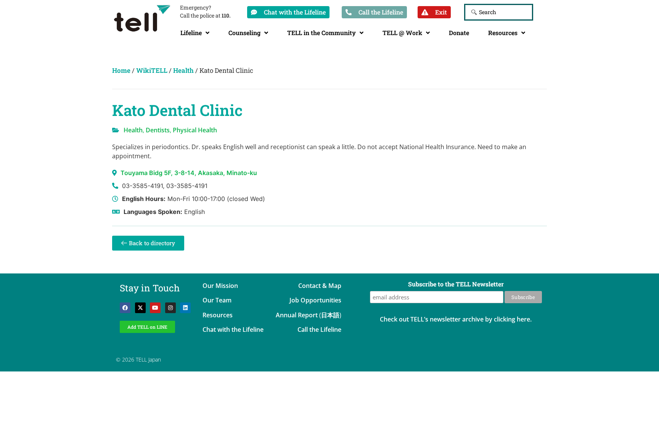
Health (183, 70)
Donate (459, 33)
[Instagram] (170, 307)
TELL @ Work (402, 33)
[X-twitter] (140, 307)
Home (121, 70)
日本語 (330, 315)
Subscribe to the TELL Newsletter (456, 284)
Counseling (244, 33)
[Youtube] (155, 307)
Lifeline (191, 33)
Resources (503, 33)
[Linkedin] (185, 307)
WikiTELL (151, 70)
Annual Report (297, 315)
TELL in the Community (321, 33)
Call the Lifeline (319, 329)
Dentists (158, 130)
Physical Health (195, 130)
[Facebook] (125, 307)
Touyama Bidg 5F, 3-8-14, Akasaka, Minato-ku (189, 173)
